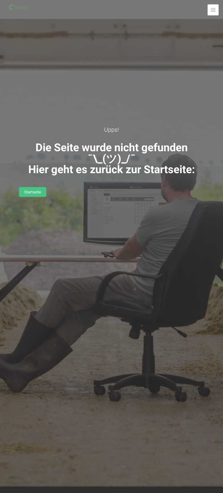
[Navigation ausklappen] (213, 9)
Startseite (32, 192)
